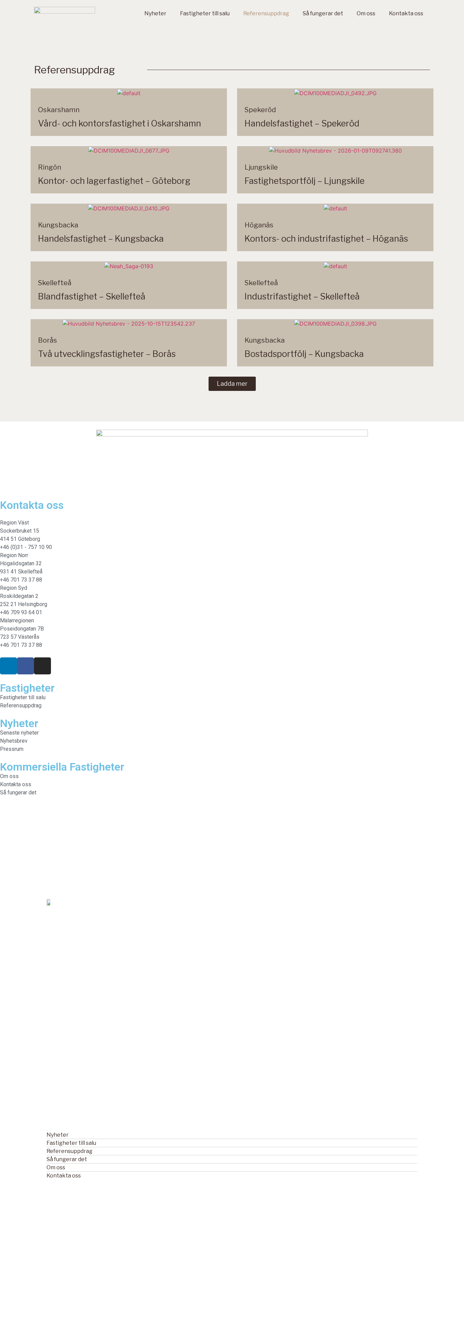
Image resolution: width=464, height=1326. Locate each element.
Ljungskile (261, 167)
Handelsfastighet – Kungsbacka (101, 239)
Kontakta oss (406, 13)
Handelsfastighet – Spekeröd (302, 123)
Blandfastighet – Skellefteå (91, 296)
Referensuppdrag (266, 13)
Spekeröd (260, 110)
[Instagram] (42, 665)
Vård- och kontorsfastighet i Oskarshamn (119, 123)
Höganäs (259, 225)
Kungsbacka (58, 225)
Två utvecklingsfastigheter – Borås (107, 354)
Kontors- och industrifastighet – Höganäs (326, 239)
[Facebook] (25, 665)
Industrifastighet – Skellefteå (302, 296)
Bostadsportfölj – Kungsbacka (304, 354)
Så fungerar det (323, 13)
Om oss (366, 13)
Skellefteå (54, 283)
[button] (232, 384)
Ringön (49, 167)
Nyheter (155, 13)
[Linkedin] (8, 665)
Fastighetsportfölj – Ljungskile (304, 181)
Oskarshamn (58, 110)
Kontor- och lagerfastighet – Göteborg (114, 181)
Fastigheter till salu (205, 13)
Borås (47, 340)
